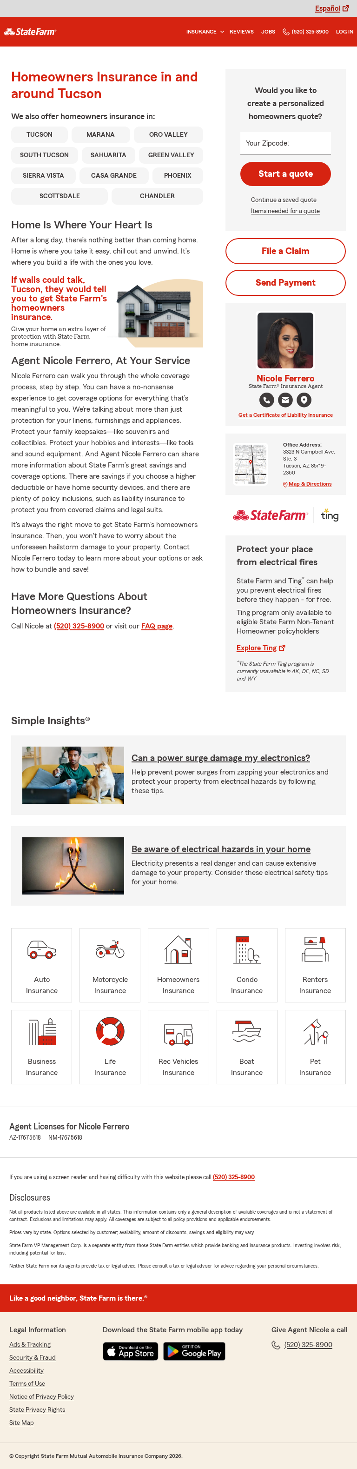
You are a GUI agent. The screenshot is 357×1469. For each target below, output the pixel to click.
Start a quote (285, 174)
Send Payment (286, 282)
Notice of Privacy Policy (41, 1397)
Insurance (201, 31)
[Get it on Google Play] (194, 1351)
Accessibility (26, 1371)
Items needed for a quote (285, 211)
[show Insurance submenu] (220, 32)
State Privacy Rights (37, 1410)
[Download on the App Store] (131, 1351)
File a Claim (286, 251)
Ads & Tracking (30, 1345)
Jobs (268, 31)
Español (327, 8)
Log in (344, 31)
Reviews (242, 31)
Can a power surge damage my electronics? (221, 758)
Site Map (21, 1423)
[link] (30, 31)
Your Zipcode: (267, 143)
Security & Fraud (32, 1358)
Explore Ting (257, 648)
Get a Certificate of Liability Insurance (285, 415)
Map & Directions (310, 484)
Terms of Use (27, 1384)
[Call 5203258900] (266, 400)
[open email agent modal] (285, 401)
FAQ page (156, 626)
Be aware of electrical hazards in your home (221, 849)
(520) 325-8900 (310, 31)
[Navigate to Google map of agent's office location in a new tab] (304, 400)
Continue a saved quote (284, 200)
